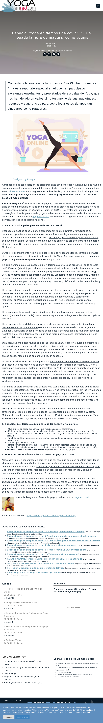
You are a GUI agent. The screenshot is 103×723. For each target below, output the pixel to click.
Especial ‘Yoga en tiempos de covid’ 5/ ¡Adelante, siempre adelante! (41, 545)
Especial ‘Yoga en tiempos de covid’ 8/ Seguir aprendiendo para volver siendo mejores (51, 536)
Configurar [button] (9, 717)
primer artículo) (16, 191)
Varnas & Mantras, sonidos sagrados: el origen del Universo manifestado (44, 559)
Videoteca (59, 583)
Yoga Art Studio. (83, 497)
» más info (9, 598)
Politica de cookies (12, 701)
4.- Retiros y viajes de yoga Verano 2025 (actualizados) (74, 674)
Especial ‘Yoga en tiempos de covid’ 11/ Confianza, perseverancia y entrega (45, 532)
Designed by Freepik (24, 179)
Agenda (6, 584)
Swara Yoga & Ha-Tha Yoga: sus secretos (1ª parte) (33, 572)
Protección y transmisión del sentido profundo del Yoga (36, 568)
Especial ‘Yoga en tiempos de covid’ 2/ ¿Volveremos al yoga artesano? (43, 554)
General (51, 43)
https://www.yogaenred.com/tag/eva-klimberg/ (51, 515)
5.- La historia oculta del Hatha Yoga (67, 677)
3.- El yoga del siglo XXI (63, 672)
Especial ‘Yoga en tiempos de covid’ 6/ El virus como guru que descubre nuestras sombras (53, 541)
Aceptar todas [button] (22, 717)
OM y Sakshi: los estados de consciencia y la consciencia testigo (40, 563)
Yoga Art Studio (41, 216)
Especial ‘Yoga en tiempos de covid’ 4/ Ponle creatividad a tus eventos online (46, 550)
